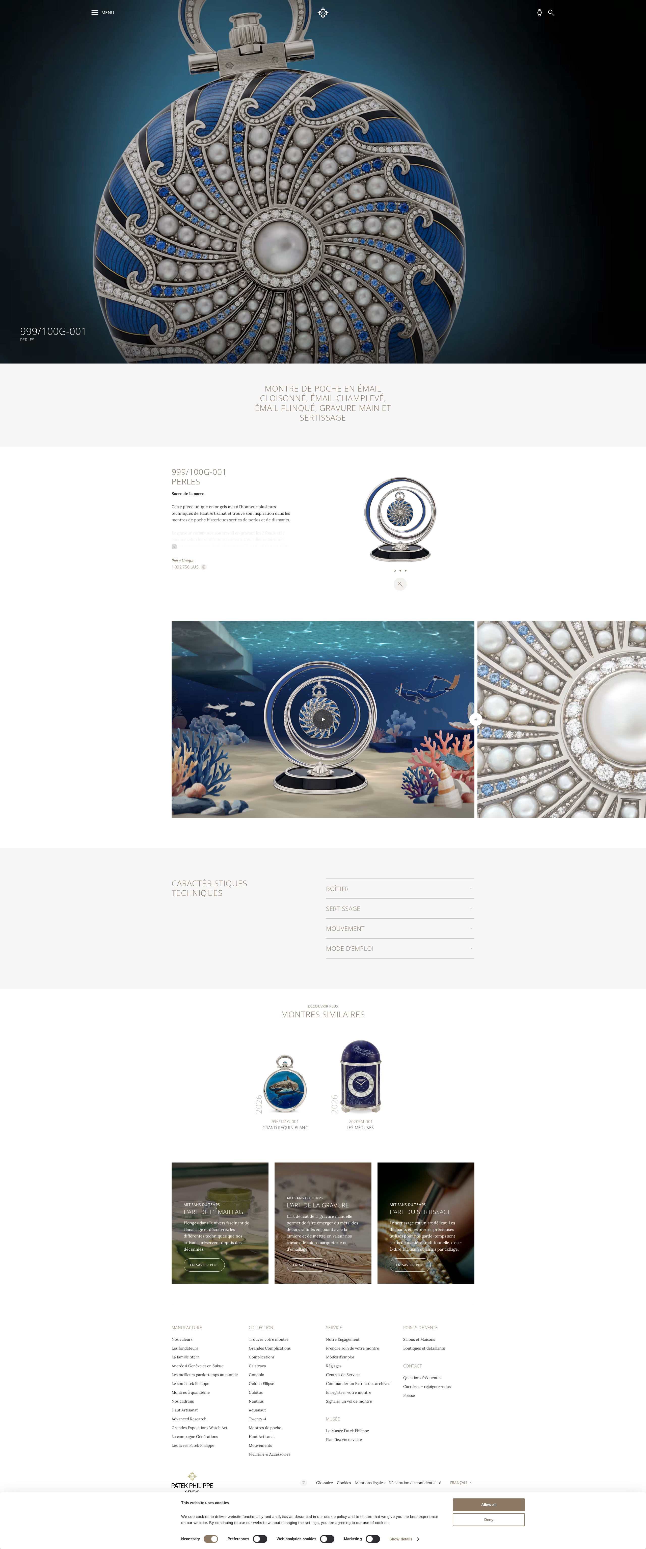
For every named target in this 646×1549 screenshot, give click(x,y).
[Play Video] (323, 719)
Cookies (344, 1482)
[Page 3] (406, 571)
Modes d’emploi (340, 1357)
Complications (262, 1357)
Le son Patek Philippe (190, 1383)
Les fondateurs (185, 1348)
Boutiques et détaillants (424, 1348)
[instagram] (303, 1482)
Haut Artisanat (185, 1410)
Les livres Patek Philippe (193, 1445)
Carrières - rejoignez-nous (427, 1386)
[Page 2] (400, 571)
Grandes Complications (270, 1348)
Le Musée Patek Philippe (347, 1430)
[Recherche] (551, 13)
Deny (488, 1519)
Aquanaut (257, 1410)
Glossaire (324, 1482)
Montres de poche (265, 1427)
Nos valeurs (182, 1339)
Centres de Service (343, 1374)
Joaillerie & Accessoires (269, 1454)
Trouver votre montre (268, 1339)
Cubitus (256, 1392)
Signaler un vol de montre (349, 1401)
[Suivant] (437, 517)
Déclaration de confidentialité (415, 1482)
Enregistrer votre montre (348, 1392)
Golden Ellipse (261, 1383)
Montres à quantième (191, 1392)
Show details (400, 1539)
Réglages (333, 1365)
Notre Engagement (343, 1339)
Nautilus (256, 1401)
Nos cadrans (183, 1401)
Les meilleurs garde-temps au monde (205, 1374)
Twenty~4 (257, 1418)
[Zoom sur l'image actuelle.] (400, 584)
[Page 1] (395, 571)
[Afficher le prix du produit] (204, 567)
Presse (409, 1395)
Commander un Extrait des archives (358, 1383)
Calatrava (257, 1365)
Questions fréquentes (422, 1377)
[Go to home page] (323, 12)
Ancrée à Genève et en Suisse (198, 1365)
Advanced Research (189, 1418)
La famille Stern (186, 1357)
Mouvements (260, 1445)
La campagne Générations (195, 1436)
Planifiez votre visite (344, 1439)
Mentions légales (370, 1482)
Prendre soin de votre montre (352, 1348)
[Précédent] (363, 517)
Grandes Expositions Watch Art (199, 1427)
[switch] (260, 1539)
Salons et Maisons (419, 1339)
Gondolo (256, 1374)
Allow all (488, 1505)
